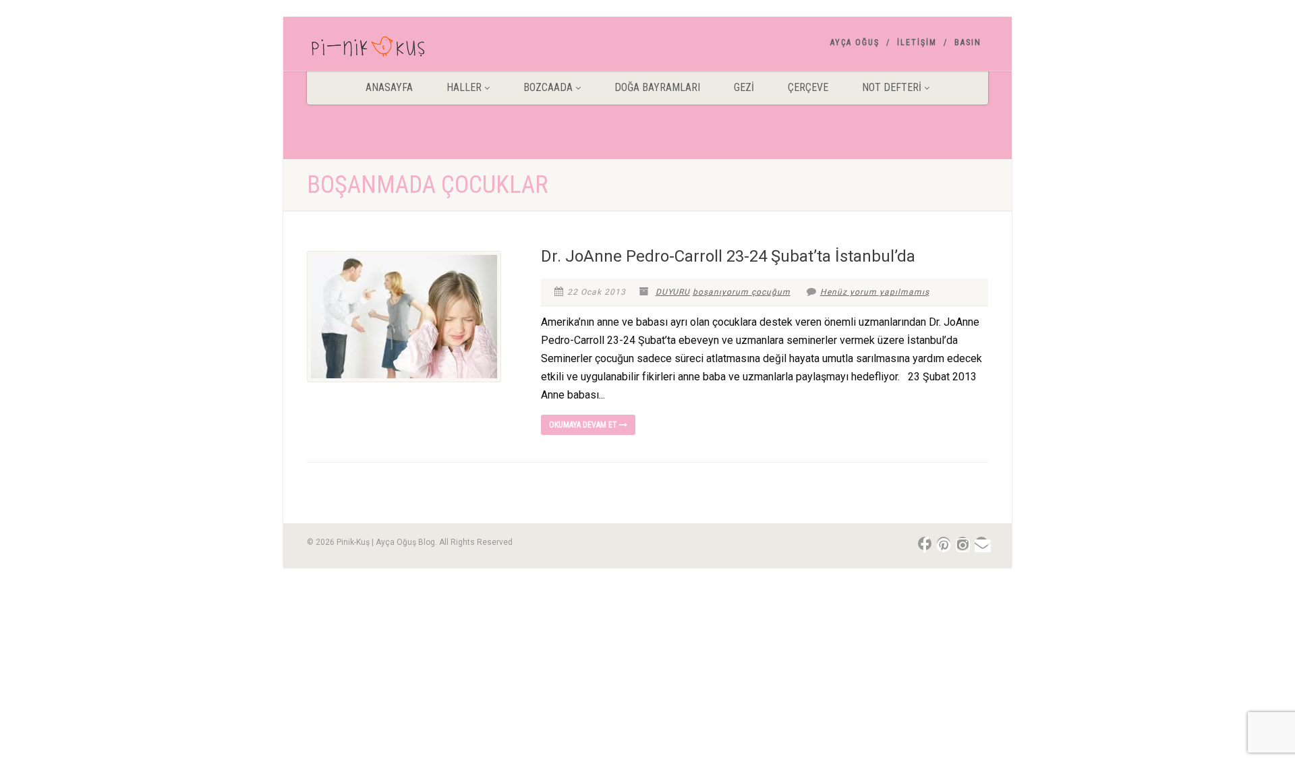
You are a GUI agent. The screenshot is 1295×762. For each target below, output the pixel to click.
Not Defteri (891, 87)
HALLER (464, 87)
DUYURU (673, 292)
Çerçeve (808, 87)
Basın (967, 42)
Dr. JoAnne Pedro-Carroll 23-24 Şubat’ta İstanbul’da (728, 256)
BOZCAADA (548, 87)
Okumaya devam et (584, 425)
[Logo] (414, 49)
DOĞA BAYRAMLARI (657, 87)
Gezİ (744, 87)
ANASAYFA (389, 87)
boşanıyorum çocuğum (741, 292)
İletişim (917, 42)
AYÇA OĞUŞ (855, 42)
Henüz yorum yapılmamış (874, 292)
